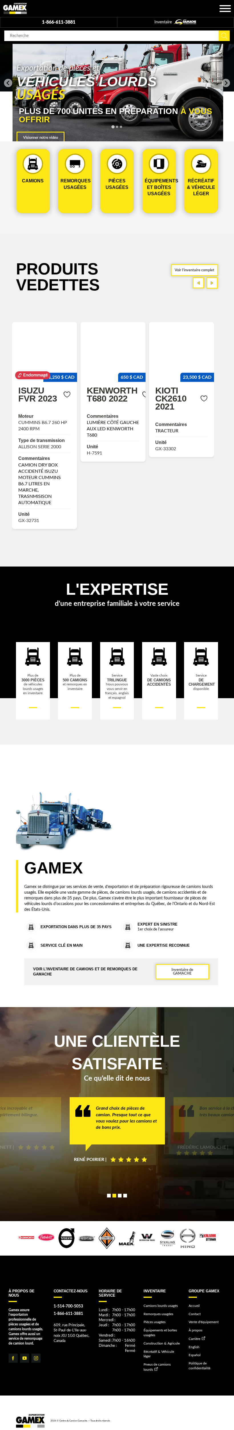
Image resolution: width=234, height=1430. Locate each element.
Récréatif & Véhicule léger (159, 1354)
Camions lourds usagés (161, 1305)
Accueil (194, 1305)
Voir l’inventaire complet (194, 270)
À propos (195, 1330)
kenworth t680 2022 (112, 394)
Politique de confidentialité (199, 1366)
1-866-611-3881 (58, 22)
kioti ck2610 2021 (170, 399)
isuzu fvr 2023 (37, 394)
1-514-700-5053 (68, 1306)
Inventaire (163, 22)
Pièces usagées (155, 1322)
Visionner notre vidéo (40, 137)
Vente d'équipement (204, 1322)
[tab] (112, 127)
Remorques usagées (158, 1314)
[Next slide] (226, 83)
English (194, 1347)
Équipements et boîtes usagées (160, 1333)
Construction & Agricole (162, 1343)
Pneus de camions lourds (157, 1367)
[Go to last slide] (8, 83)
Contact (195, 1314)
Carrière (194, 1339)
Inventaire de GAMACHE (182, 971)
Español (195, 1355)
